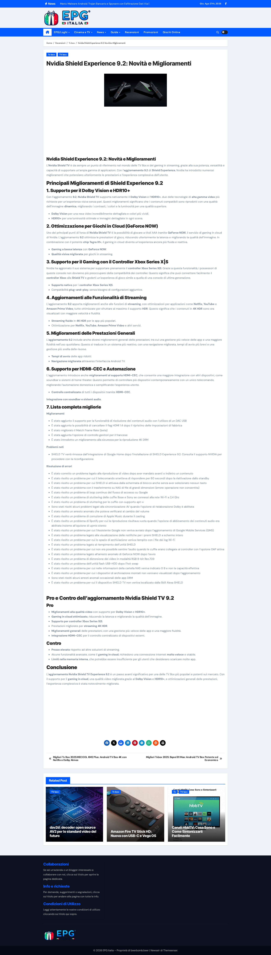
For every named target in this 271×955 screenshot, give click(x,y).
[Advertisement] (136, 133)
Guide (115, 32)
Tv (174, 791)
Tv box (51, 54)
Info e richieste (56, 886)
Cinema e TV (82, 32)
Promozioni (151, 32)
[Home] (47, 32)
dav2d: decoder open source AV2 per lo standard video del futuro (73, 831)
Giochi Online (171, 32)
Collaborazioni (56, 864)
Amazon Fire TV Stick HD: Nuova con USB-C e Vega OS (133, 833)
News (101, 32)
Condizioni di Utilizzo (61, 904)
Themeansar (170, 950)
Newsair (155, 950)
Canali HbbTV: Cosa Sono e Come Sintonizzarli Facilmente (193, 831)
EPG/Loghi (61, 32)
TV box (63, 54)
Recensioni (132, 32)
